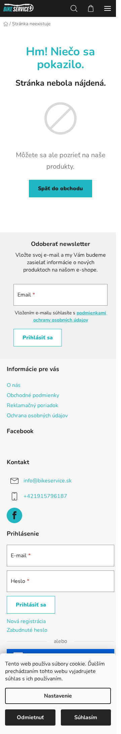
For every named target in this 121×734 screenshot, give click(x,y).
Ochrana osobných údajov (37, 415)
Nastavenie (58, 696)
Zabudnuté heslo (27, 630)
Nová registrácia (26, 621)
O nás (14, 385)
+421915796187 (45, 496)
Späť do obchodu (60, 188)
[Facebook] (14, 515)
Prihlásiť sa (38, 337)
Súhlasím (85, 717)
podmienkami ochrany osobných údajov (70, 316)
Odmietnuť (30, 717)
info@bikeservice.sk (48, 480)
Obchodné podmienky (33, 395)
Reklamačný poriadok (32, 405)
